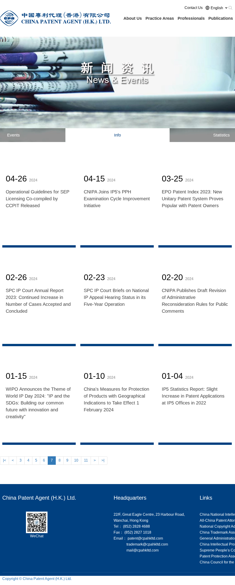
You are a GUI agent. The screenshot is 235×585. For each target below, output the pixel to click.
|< (4, 460)
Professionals (191, 18)
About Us (132, 18)
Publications (220, 18)
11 (86, 460)
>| (102, 460)
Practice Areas (159, 18)
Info (117, 135)
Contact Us (194, 8)
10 (76, 460)
